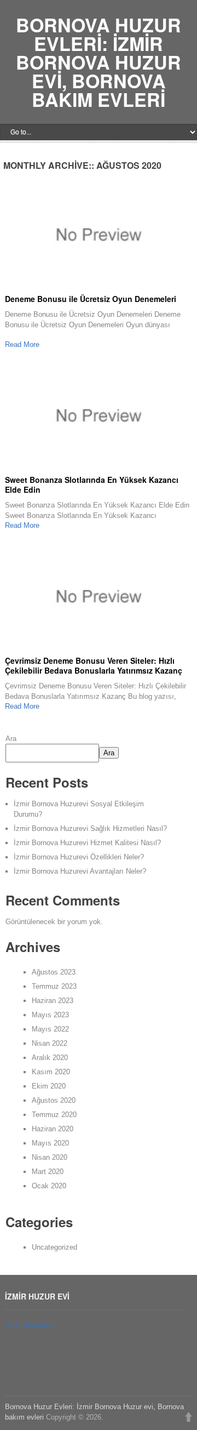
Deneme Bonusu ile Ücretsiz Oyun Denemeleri (90, 298)
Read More (22, 344)
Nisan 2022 (49, 1043)
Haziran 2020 (52, 1129)
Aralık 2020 (50, 1057)
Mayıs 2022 (50, 1029)
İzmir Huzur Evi (29, 1324)
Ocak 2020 (49, 1186)
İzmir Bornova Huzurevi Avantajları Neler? (80, 871)
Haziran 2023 (52, 1000)
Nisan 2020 (49, 1157)
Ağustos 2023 (54, 972)
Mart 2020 (47, 1171)
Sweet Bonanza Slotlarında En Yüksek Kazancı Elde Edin (91, 484)
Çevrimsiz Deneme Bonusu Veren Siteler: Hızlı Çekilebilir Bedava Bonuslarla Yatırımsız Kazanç (93, 665)
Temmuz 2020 (54, 1114)
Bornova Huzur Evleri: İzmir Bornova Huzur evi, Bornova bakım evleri (98, 62)
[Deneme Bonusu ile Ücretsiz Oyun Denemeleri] (98, 236)
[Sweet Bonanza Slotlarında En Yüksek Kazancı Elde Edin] (98, 417)
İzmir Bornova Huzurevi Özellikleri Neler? (79, 857)
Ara (10, 738)
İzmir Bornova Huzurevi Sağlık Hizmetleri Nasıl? (90, 828)
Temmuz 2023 (54, 986)
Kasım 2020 (51, 1072)
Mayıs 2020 (50, 1143)
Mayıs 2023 (50, 1015)
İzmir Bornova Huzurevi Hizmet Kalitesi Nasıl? (87, 843)
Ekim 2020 (49, 1086)
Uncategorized (54, 1247)
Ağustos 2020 (54, 1100)
